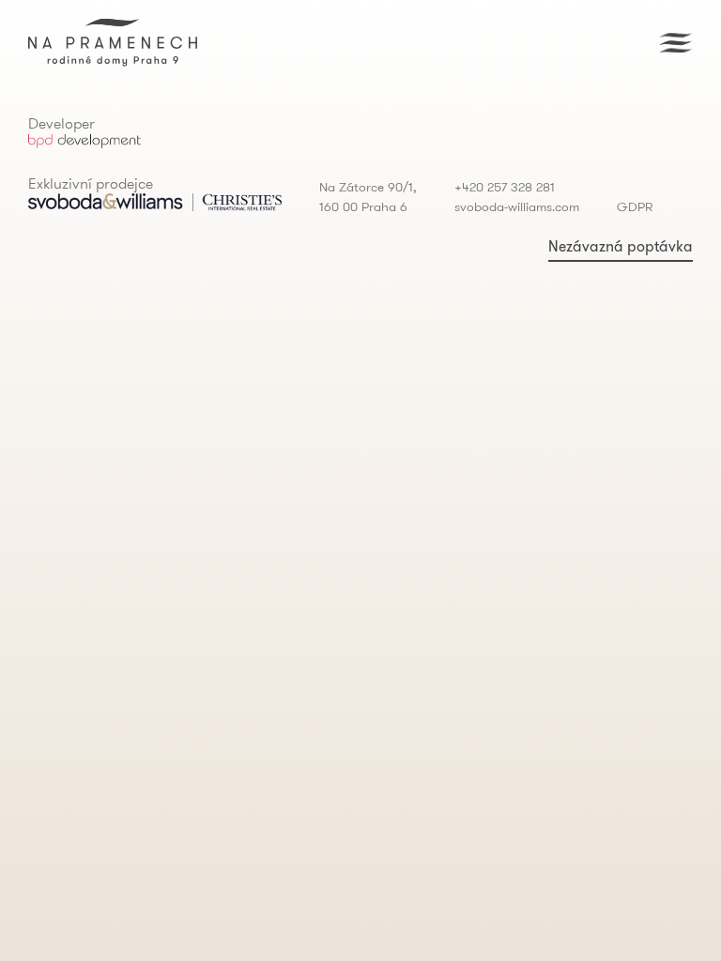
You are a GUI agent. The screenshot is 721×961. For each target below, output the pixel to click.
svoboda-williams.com (516, 206)
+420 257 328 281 (504, 186)
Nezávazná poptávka (620, 245)
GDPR (634, 206)
